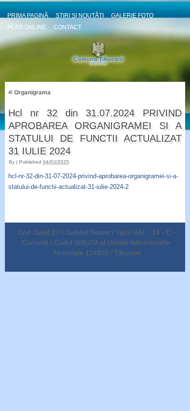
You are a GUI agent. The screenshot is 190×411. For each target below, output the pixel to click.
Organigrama (29, 92)
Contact (67, 27)
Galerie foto (132, 15)
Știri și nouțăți (80, 15)
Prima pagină (27, 15)
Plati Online (26, 27)
